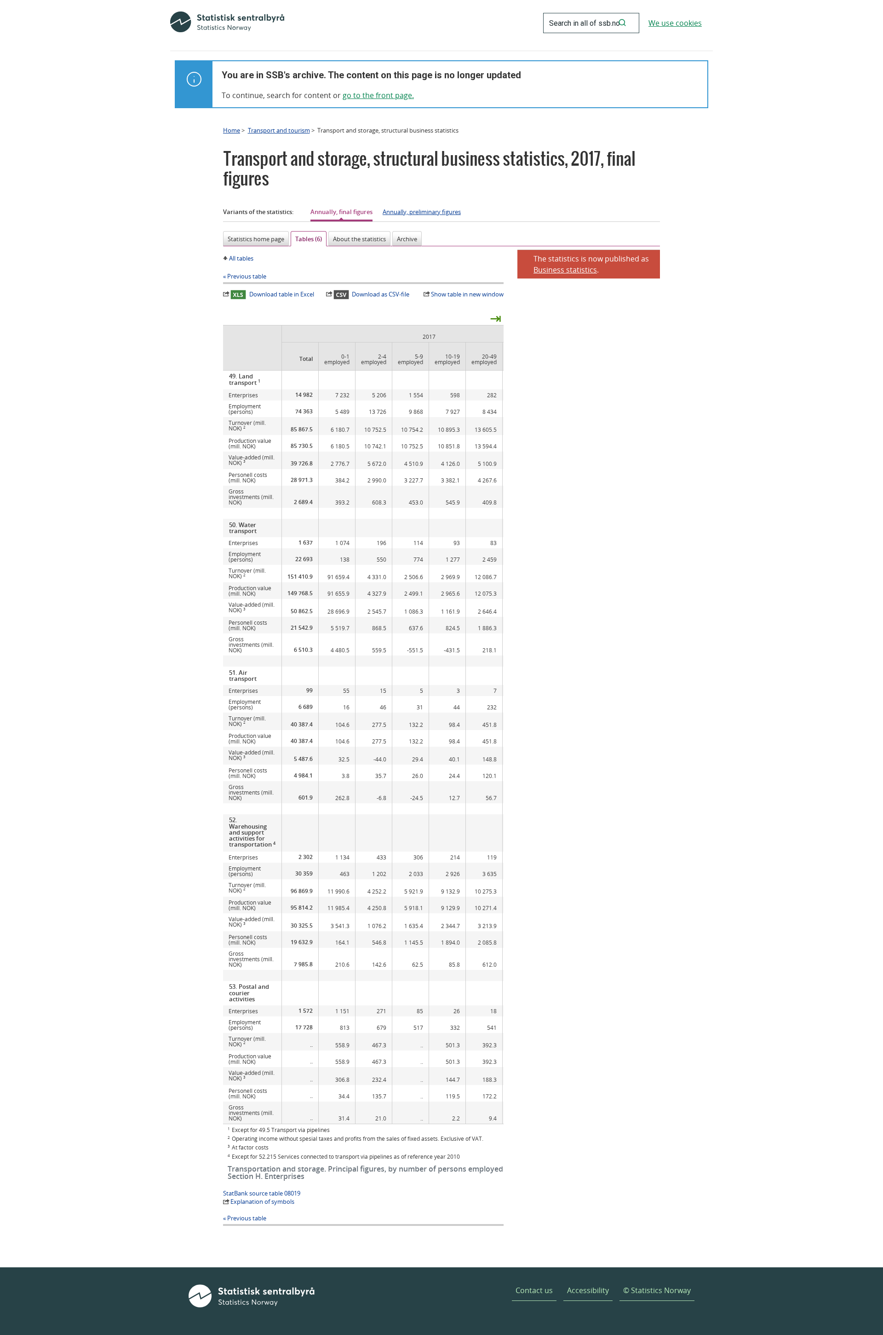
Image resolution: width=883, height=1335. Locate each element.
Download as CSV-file (380, 294)
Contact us (534, 1290)
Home (231, 130)
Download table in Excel (281, 294)
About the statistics (359, 239)
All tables (241, 258)
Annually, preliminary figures (422, 212)
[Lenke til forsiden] (227, 23)
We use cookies (675, 23)
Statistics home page (256, 239)
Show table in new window (467, 294)
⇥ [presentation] (495, 318)
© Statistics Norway (657, 1290)
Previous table (246, 276)
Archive (407, 239)
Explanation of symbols (262, 1201)
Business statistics (565, 270)
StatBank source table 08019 (261, 1193)
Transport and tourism (279, 130)
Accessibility (588, 1290)
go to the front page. (378, 95)
